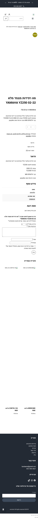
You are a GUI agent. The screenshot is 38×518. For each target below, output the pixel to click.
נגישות (34, 453)
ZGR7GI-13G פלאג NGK (11, 409)
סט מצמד (20, 27)
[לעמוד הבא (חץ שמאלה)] (35, 517)
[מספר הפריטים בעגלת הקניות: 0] (5, 14)
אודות (34, 448)
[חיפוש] (6, 18)
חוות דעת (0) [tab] (30, 150)
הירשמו (19, 500)
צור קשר (33, 450)
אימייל (33, 243)
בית (35, 455)
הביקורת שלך (31, 226)
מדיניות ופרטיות (31, 444)
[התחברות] (9, 14)
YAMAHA (32, 199)
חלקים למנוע (26, 27)
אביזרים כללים (25, 134)
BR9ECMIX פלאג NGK (29, 409)
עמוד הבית (33, 27)
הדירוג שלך (32, 224)
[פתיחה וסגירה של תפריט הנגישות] (3, 509)
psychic (28, 136)
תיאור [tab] (32, 143)
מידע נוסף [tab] (30, 147)
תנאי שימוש (32, 446)
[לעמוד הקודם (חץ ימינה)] (37, 517)
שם (34, 239)
